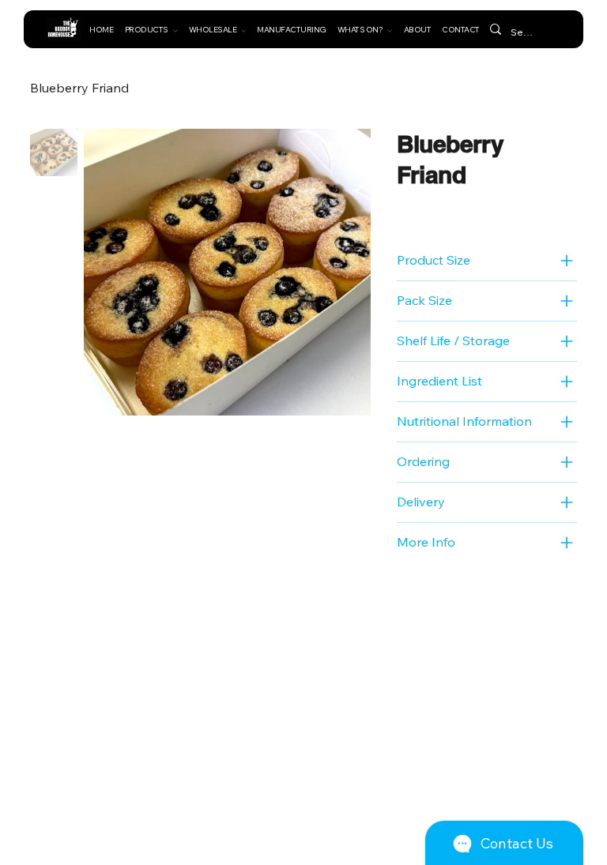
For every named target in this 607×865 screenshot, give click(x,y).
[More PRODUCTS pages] (175, 30)
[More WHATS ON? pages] (389, 30)
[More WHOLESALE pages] (243, 30)
